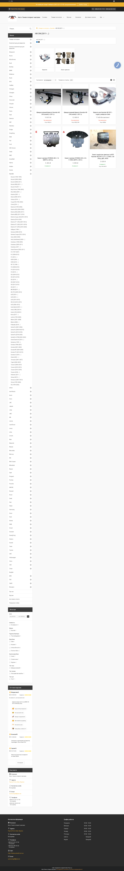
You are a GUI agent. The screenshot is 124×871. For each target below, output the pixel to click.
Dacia (10, 111)
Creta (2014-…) (15, 204)
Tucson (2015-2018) (16, 369)
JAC (10, 402)
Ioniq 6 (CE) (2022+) (16, 312)
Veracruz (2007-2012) (17, 379)
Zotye (10, 568)
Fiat (10, 140)
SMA (10, 524)
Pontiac (11, 480)
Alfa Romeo (12, 59)
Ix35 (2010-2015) (15, 299)
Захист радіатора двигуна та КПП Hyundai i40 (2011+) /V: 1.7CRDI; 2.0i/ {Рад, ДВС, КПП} (102, 156)
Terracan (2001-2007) (17, 359)
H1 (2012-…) (14, 257)
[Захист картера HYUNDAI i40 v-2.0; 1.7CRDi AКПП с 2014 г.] (75, 139)
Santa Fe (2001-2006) (16, 327)
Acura (10, 55)
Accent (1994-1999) (16, 177)
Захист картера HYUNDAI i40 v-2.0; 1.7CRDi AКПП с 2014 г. (75, 159)
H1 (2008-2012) (15, 254)
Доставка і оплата (90, 17)
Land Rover (12, 424)
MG (10, 458)
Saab (10, 498)
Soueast (11, 531)
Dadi (10, 114)
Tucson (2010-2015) (16, 367)
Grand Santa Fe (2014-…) (17, 339)
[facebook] (37, 42)
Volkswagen (12, 557)
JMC (10, 413)
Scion (10, 513)
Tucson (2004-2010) (16, 364)
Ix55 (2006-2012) (15, 304)
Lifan (10, 432)
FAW (10, 137)
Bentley (11, 67)
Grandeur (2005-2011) (17, 244)
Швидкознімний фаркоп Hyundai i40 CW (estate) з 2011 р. (48, 113)
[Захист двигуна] (65, 58)
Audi (10, 63)
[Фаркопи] (44, 58)
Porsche (11, 483)
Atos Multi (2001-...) (16, 192)
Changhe (11, 92)
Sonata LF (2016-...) (16, 354)
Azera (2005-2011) (16, 197)
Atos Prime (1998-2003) (17, 189)
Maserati (11, 443)
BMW (10, 70)
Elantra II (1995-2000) (16, 207)
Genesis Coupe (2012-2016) (18, 234)
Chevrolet (11, 100)
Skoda (11, 520)
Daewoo (11, 118)
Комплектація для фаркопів (17, 43)
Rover (10, 494)
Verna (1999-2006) (16, 382)
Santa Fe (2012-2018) (16, 332)
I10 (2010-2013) (15, 269)
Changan (11, 89)
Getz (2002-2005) (15, 237)
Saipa (10, 505)
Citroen (11, 107)
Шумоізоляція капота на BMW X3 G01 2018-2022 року (20, 702)
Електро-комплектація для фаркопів (16, 47)
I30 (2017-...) (14, 287)
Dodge (11, 129)
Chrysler (11, 103)
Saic (10, 502)
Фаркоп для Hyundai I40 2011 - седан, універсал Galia (103, 113)
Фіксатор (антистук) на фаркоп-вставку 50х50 (19, 755)
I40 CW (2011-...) (15, 289)
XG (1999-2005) (15, 384)
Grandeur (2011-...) (16, 247)
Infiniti (10, 387)
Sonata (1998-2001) (16, 344)
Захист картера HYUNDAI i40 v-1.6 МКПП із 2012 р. (48, 159)
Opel (10, 472)
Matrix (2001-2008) (16, 319)
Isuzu (10, 395)
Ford (10, 144)
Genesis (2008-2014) (16, 232)
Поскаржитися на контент (62, 869)
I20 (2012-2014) (15, 277)
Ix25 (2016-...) (14, 297)
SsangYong (12, 535)
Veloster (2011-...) (15, 374)
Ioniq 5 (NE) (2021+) (16, 309)
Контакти (78, 17)
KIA (10, 417)
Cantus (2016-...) (15, 199)
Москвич (11, 587)
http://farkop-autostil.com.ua (15, 853)
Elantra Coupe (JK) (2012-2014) (19, 217)
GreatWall (11, 159)
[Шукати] (30, 29)
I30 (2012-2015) (15, 284)
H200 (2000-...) (15, 259)
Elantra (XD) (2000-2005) (17, 209)
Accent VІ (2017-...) (16, 187)
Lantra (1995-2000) (16, 317)
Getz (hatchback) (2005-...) (18, 239)
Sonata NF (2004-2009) (17, 349)
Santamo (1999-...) (16, 342)
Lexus (10, 428)
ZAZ (10, 565)
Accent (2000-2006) (16, 179)
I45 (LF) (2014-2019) (16, 302)
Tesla (10, 546)
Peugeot (11, 476)
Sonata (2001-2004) (16, 347)
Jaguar (11, 406)
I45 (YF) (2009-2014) (16, 292)
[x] (39, 42)
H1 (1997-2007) (15, 252)
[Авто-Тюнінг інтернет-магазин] (12, 17)
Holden (11, 166)
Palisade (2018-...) (15, 324)
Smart (11, 528)
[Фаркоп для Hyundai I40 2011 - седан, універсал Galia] (103, 97)
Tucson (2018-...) (15, 372)
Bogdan (11, 572)
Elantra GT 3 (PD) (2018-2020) (19, 227)
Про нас (69, 17)
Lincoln (11, 435)
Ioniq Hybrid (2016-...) (16, 307)
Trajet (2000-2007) (16, 362)
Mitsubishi (12, 465)
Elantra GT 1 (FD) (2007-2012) (19, 222)
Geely (10, 151)
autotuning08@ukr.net (15, 793)
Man (10, 439)
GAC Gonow (12, 148)
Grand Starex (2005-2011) (18, 249)
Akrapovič (12, 52)
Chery (10, 96)
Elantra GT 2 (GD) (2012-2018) (19, 224)
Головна (44, 17)
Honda (11, 170)
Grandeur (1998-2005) (17, 242)
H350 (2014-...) (15, 262)
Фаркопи (44, 69)
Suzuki (11, 542)
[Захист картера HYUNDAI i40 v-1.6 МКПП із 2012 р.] (48, 139)
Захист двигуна (65, 69)
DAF (10, 122)
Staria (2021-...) (15, 357)
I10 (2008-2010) (15, 267)
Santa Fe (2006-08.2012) (17, 329)
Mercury (11, 454)
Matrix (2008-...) (15, 322)
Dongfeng (12, 133)
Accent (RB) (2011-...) (16, 184)
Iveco (10, 399)
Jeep (10, 410)
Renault (11, 491)
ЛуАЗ (10, 583)
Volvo (10, 561)
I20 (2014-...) (14, 279)
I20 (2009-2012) (15, 274)
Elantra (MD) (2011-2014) (17, 214)
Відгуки (11, 595)
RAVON (11, 487)
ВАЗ (10, 576)
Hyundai (52, 28)
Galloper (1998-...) (15, 229)
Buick (10, 78)
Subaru (11, 539)
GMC (10, 155)
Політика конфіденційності (76, 869)
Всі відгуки (20, 762)
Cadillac (11, 85)
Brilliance (11, 74)
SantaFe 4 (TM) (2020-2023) (18, 337)
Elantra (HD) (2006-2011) (17, 212)
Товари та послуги (56, 17)
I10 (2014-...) (14, 272)
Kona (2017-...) (14, 314)
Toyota (11, 550)
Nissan (11, 469)
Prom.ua (70, 867)
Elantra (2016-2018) (16, 219)
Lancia (11, 421)
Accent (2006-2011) (16, 182)
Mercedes (12, 450)
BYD (10, 81)
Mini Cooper (12, 461)
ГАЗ (10, 579)
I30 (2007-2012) (15, 282)
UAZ (10, 553)
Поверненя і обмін (14, 603)
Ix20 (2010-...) (14, 294)
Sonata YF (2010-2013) (17, 352)
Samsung (11, 509)
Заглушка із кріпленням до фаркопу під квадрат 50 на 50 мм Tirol (20, 741)
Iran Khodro (12, 391)
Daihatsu (11, 125)
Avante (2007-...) (15, 194)
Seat (10, 517)
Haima (11, 162)
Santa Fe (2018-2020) (16, 334)
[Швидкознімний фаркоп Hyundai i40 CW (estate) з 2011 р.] (48, 97)
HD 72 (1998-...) (15, 264)
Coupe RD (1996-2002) (17, 202)
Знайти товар (83, 4)
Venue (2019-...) (15, 377)
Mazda (11, 447)
